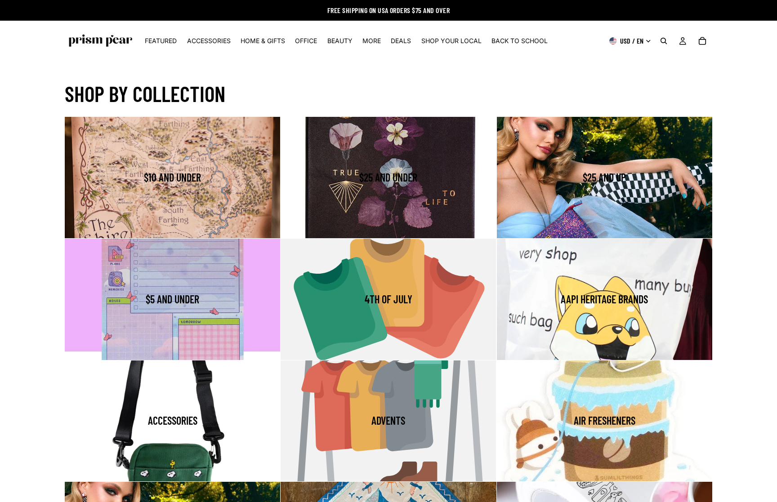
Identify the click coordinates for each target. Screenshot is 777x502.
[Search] (664, 41)
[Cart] (702, 41)
